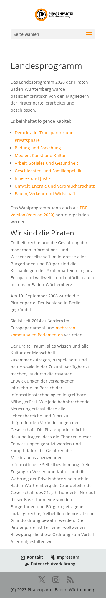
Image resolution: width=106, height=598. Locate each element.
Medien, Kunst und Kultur (40, 155)
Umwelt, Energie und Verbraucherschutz (55, 186)
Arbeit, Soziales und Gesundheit (46, 163)
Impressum (68, 557)
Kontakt (35, 557)
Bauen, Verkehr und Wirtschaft (45, 193)
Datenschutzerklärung (53, 564)
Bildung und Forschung (38, 148)
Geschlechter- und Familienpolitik (48, 170)
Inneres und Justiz (33, 178)
